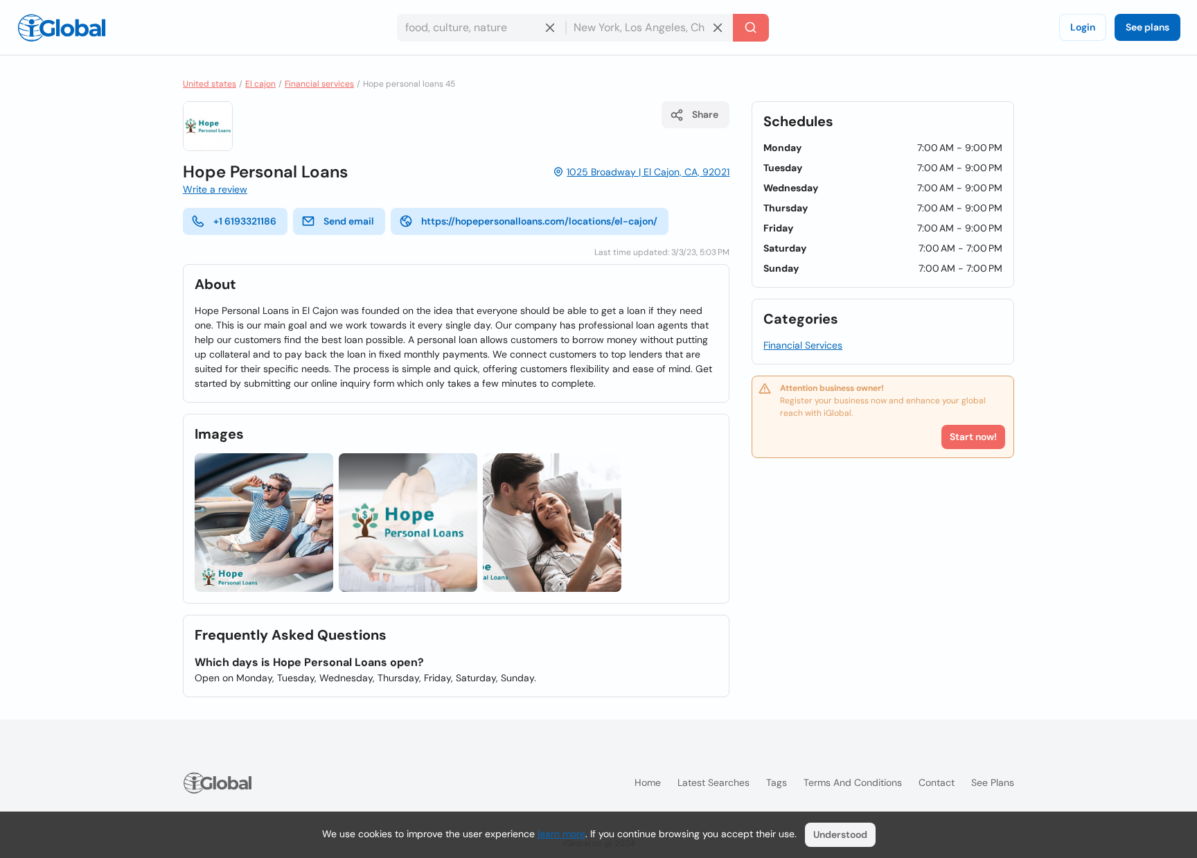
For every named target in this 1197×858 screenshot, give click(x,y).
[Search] (751, 28)
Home (648, 782)
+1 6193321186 (244, 221)
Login (1082, 27)
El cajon (260, 83)
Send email (348, 221)
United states (209, 83)
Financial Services (802, 345)
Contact (937, 782)
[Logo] (62, 28)
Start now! (973, 436)
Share (705, 114)
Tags (776, 782)
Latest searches (713, 782)
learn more (561, 834)
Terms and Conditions (853, 782)
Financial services (319, 83)
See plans (1147, 27)
